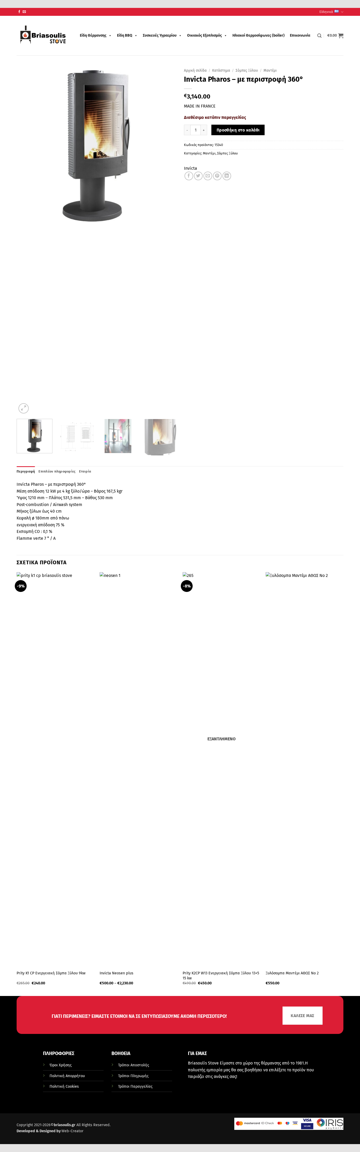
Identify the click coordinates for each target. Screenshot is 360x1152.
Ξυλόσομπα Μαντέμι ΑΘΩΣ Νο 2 (292, 973)
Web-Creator (72, 1131)
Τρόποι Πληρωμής (133, 1076)
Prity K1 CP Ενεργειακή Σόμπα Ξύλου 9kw (51, 973)
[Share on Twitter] (198, 176)
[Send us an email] (24, 12)
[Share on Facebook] (188, 176)
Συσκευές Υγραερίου (160, 35)
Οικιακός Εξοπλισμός (204, 35)
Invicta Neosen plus (116, 973)
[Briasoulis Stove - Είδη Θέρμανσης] (43, 35)
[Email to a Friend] (207, 176)
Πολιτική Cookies (64, 1086)
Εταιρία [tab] (85, 471)
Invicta (190, 168)
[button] (319, 36)
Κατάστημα (221, 70)
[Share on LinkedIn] (226, 176)
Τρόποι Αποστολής (133, 1065)
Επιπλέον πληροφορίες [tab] (56, 471)
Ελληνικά (326, 12)
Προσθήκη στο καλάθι (238, 130)
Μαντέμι (270, 70)
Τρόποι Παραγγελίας (135, 1086)
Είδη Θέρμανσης (93, 35)
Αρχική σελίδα (195, 70)
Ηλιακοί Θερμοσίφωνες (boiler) (258, 35)
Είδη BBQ (124, 35)
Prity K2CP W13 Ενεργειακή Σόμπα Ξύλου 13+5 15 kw (221, 975)
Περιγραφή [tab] (26, 471)
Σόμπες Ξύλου (247, 70)
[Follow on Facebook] (19, 12)
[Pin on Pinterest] (217, 176)
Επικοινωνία (300, 35)
